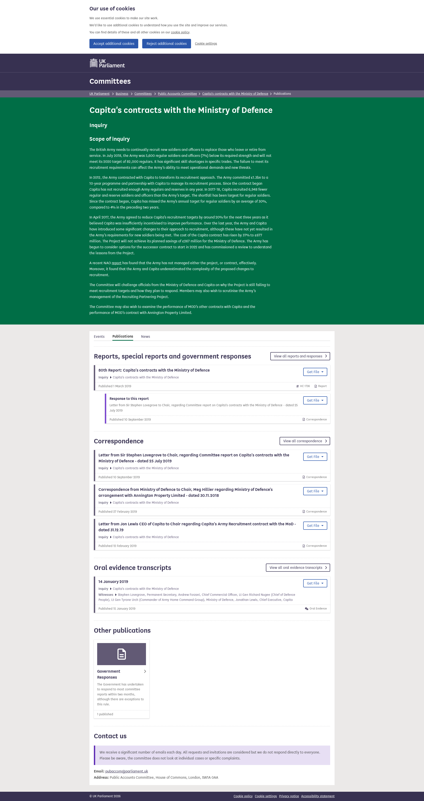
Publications (122, 336)
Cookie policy (243, 796)
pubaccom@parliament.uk (126, 771)
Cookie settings (206, 44)
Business (122, 94)
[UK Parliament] (107, 63)
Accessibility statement (318, 796)
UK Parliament (99, 94)
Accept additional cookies (113, 44)
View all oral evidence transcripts (296, 568)
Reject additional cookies (167, 44)
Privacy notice (289, 796)
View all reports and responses (298, 356)
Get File (313, 372)
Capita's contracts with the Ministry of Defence (235, 94)
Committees (110, 81)
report (116, 263)
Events (99, 336)
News (145, 336)
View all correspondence (303, 441)
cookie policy (180, 32)
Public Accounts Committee (177, 94)
